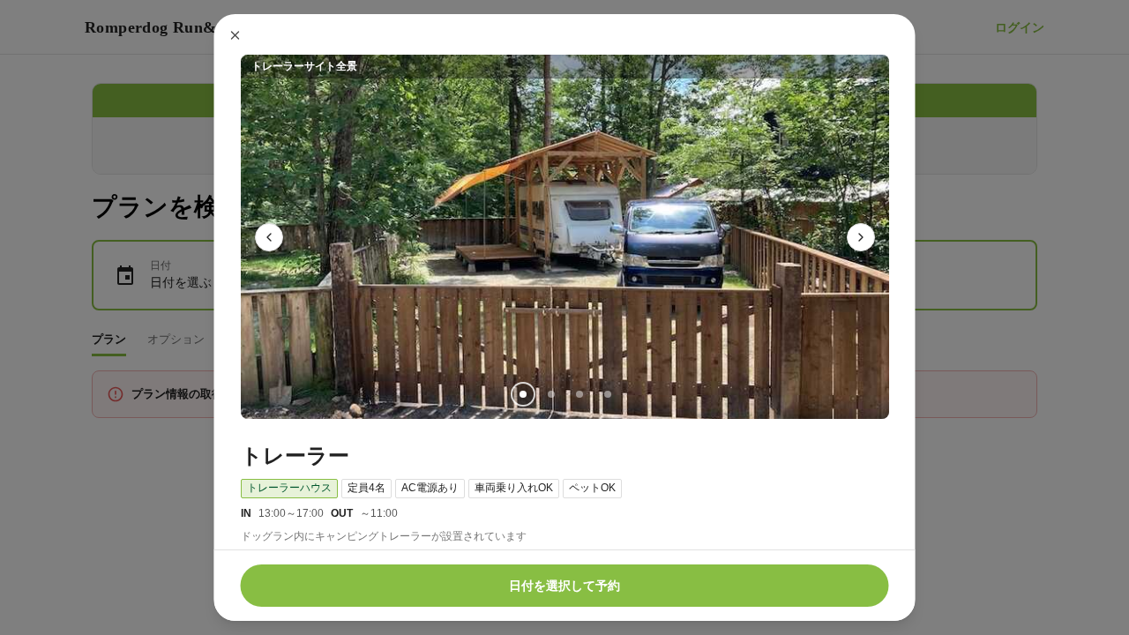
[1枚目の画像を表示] (522, 394)
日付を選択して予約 (564, 586)
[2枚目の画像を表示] (550, 394)
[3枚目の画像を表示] (578, 394)
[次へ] (861, 237)
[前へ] (269, 237)
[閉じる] (235, 35)
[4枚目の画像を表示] (606, 394)
